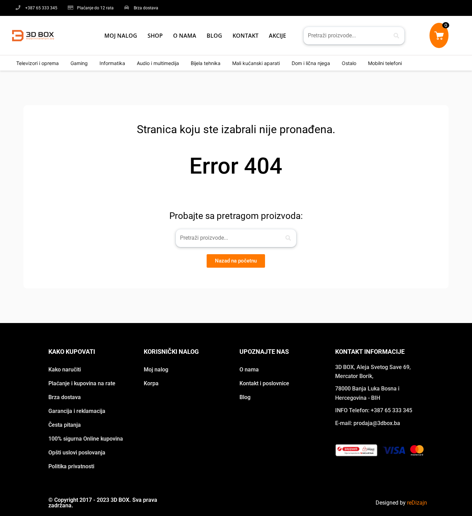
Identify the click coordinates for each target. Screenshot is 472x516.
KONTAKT (245, 35)
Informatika (112, 63)
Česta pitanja (64, 425)
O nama (249, 369)
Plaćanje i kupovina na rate (81, 383)
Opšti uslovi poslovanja (76, 452)
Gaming (79, 63)
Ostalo (349, 63)
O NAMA (184, 35)
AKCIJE (277, 35)
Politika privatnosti (71, 466)
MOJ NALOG (120, 35)
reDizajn (417, 502)
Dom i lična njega (311, 63)
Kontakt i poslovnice (264, 383)
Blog (245, 397)
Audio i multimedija (158, 63)
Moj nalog (156, 369)
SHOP (155, 35)
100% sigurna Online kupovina (85, 438)
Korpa (151, 383)
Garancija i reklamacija (76, 411)
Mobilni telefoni (385, 63)
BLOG (214, 35)
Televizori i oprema (37, 63)
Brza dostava (64, 397)
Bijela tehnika (205, 63)
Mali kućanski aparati (256, 63)
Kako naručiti (64, 369)
